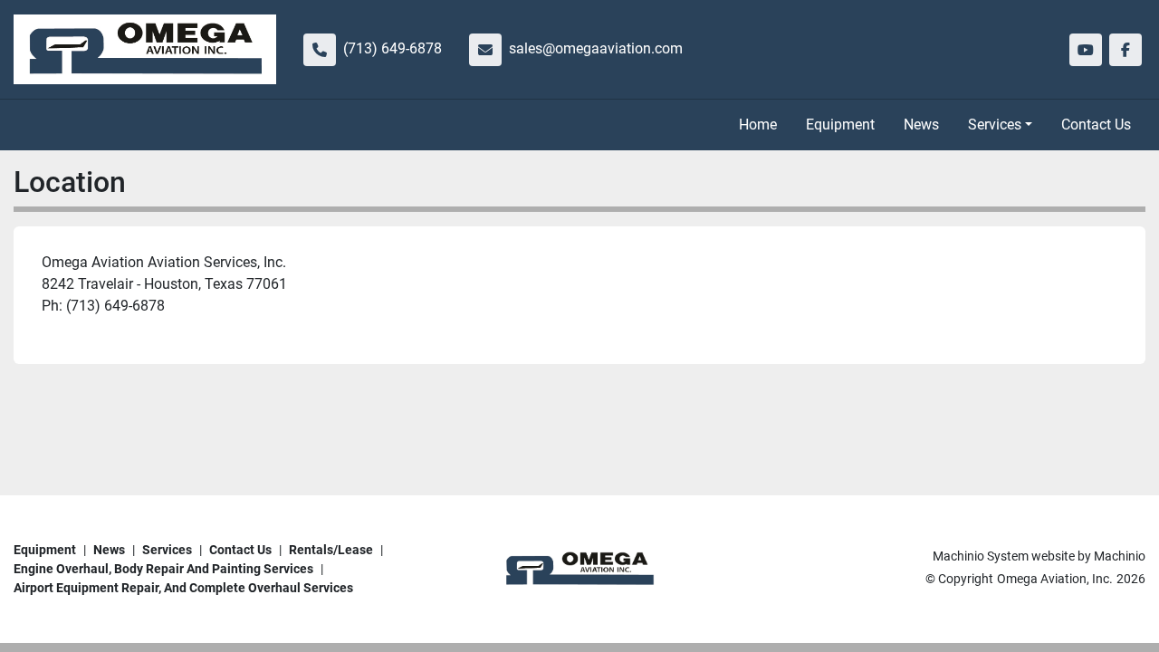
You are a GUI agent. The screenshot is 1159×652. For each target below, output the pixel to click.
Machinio (1119, 556)
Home (758, 124)
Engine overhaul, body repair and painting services (163, 568)
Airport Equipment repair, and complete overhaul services (183, 587)
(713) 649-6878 (392, 48)
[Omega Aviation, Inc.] (579, 568)
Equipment (840, 124)
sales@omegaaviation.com (596, 48)
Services (994, 124)
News (921, 124)
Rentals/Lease (331, 549)
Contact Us (1096, 124)
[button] (1000, 125)
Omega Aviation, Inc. (1055, 578)
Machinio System (981, 556)
